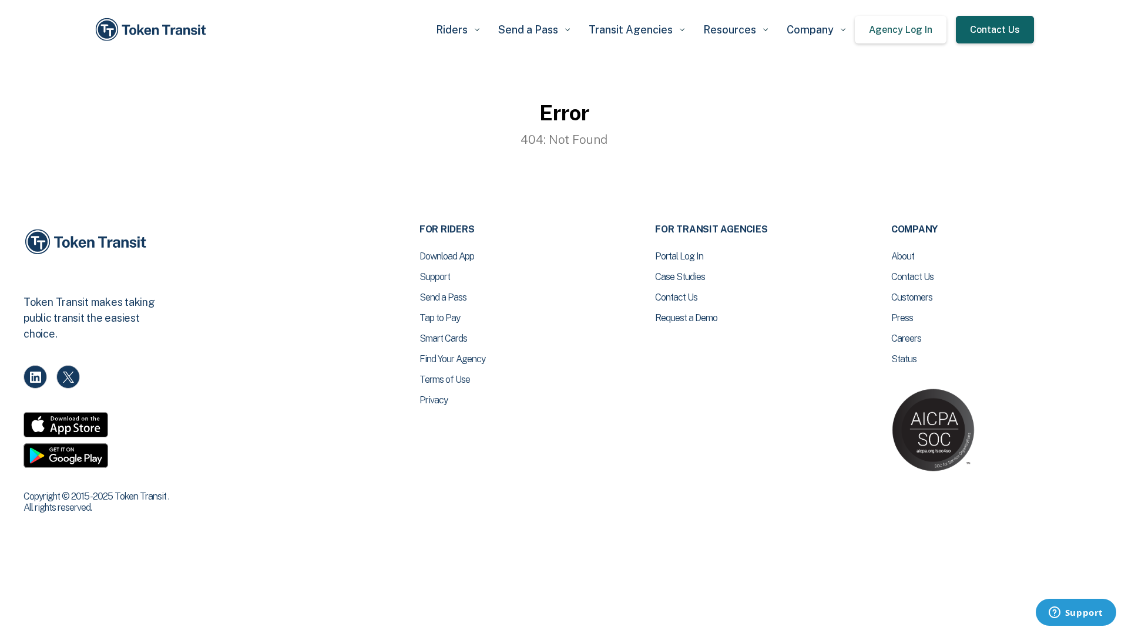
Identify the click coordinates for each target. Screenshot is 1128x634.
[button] (458, 29)
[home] (153, 29)
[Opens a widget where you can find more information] (1075, 613)
